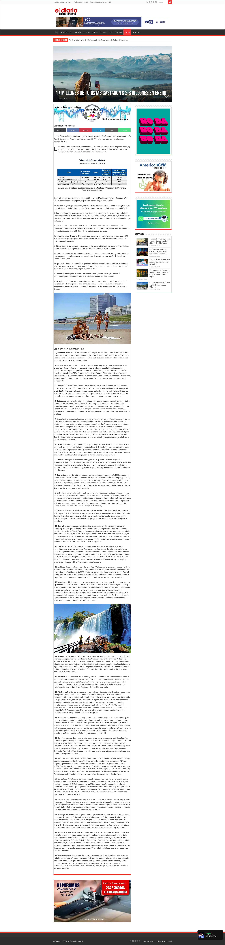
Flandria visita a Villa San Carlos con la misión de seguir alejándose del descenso (98, 40)
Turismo (127, 32)
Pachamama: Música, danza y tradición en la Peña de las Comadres (158, 251)
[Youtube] (154, 2)
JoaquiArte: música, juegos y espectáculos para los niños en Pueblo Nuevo (159, 241)
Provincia (103, 32)
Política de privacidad (81, 2)
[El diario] (66, 11)
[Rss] (147, 2)
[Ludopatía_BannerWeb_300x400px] (153, 131)
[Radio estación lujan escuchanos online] (92, 113)
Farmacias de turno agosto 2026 (100, 2)
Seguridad (118, 32)
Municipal (78, 32)
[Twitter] (151, 2)
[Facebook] (149, 2)
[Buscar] (170, 2)
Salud (111, 32)
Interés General (66, 32)
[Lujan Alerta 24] (112, 22)
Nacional (87, 32)
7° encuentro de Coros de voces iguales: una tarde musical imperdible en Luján (159, 273)
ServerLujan (166, 941)
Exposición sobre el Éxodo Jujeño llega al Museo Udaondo (159, 285)
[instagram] (156, 2)
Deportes (136, 32)
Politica (95, 32)
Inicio (56, 31)
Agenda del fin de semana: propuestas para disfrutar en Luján (159, 262)
